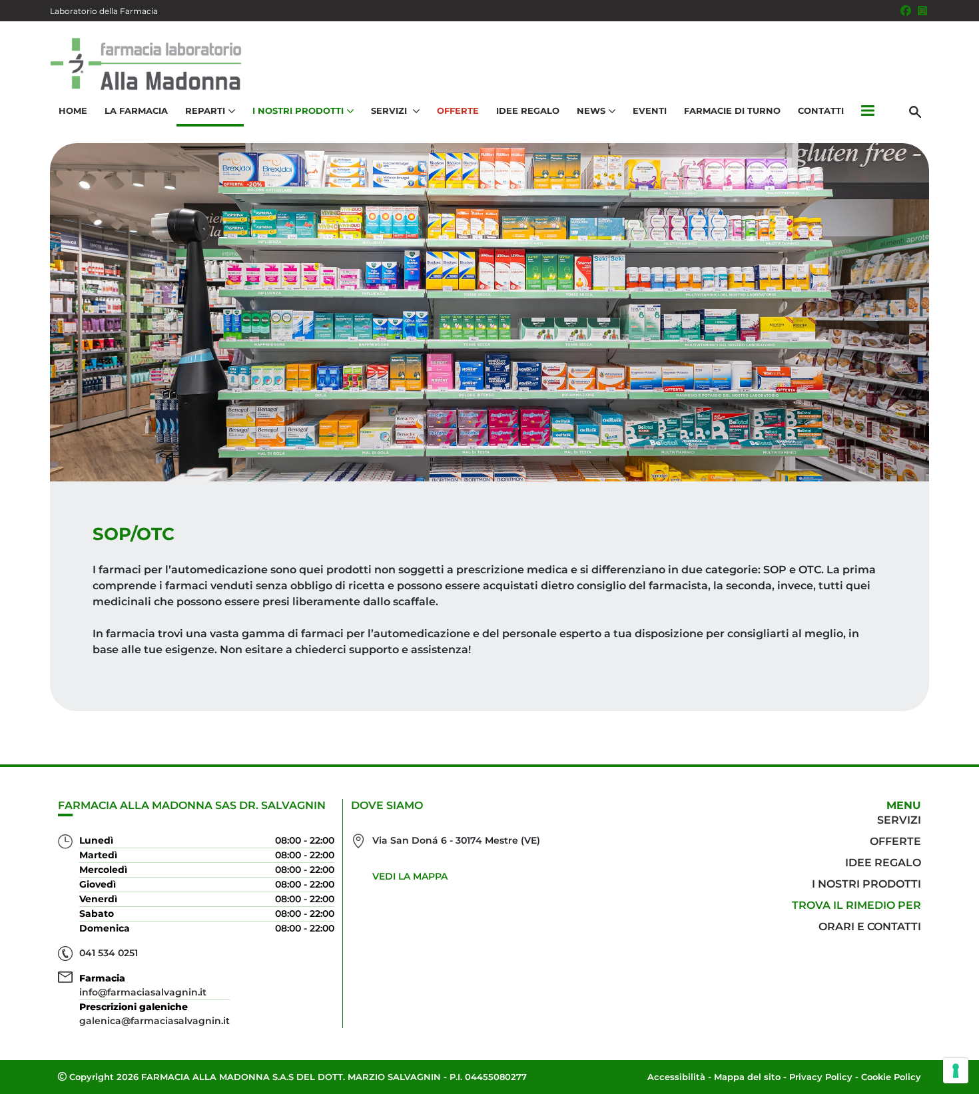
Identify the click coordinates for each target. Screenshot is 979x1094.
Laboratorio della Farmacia (104, 11)
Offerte (458, 110)
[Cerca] (915, 111)
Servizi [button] (390, 110)
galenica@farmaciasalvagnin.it (154, 1021)
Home (73, 110)
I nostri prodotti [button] (298, 110)
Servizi (899, 820)
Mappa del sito (747, 1076)
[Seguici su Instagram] (922, 10)
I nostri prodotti (866, 884)
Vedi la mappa (410, 876)
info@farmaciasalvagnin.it (142, 992)
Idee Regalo (527, 110)
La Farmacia (136, 110)
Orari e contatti (869, 926)
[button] (867, 111)
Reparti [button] (205, 110)
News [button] (591, 110)
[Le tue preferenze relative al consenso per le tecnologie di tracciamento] (955, 1070)
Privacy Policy (820, 1076)
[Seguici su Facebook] (905, 10)
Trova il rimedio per (856, 905)
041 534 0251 (108, 953)
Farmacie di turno (732, 110)
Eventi (650, 110)
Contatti (821, 110)
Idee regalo (883, 862)
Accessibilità (676, 1076)
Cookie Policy (891, 1076)
